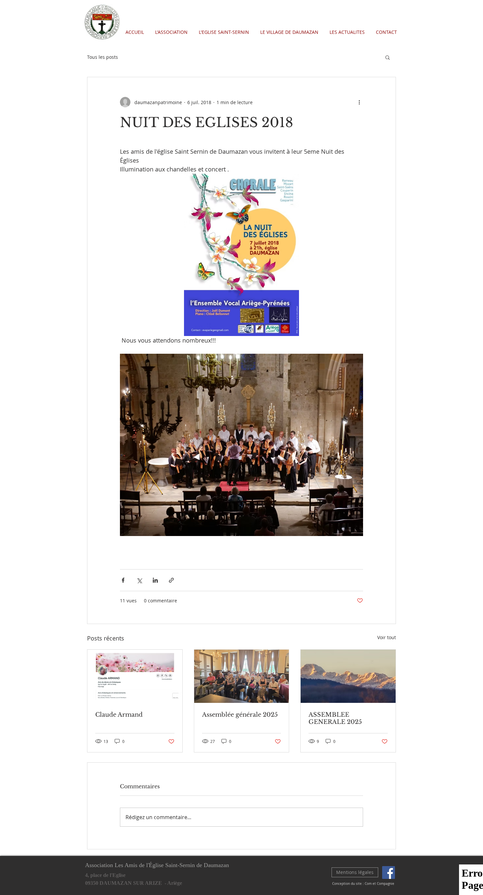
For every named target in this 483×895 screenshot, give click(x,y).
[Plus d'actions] (359, 102)
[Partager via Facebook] (123, 580)
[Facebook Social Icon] (388, 872)
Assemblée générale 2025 (240, 714)
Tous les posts (102, 57)
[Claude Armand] (134, 676)
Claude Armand (119, 714)
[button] (387, 57)
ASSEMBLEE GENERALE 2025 (335, 718)
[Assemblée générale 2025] (241, 676)
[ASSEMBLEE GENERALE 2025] (348, 676)
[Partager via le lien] (171, 580)
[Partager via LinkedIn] (155, 580)
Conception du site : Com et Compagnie (363, 884)
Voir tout (386, 637)
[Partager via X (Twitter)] (139, 580)
